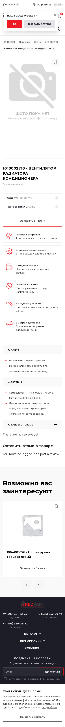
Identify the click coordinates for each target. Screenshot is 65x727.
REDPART (9, 42)
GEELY (37, 42)
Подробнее (49, 707)
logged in (29, 454)
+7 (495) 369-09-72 (15, 623)
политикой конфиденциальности (41, 678)
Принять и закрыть (32, 716)
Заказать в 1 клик (32, 220)
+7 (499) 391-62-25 (49, 4)
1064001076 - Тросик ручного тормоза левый (30, 555)
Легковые (24, 42)
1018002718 (51, 42)
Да (15, 24)
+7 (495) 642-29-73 (49, 614)
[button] (26, 585)
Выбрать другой (39, 24)
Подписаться (51, 671)
